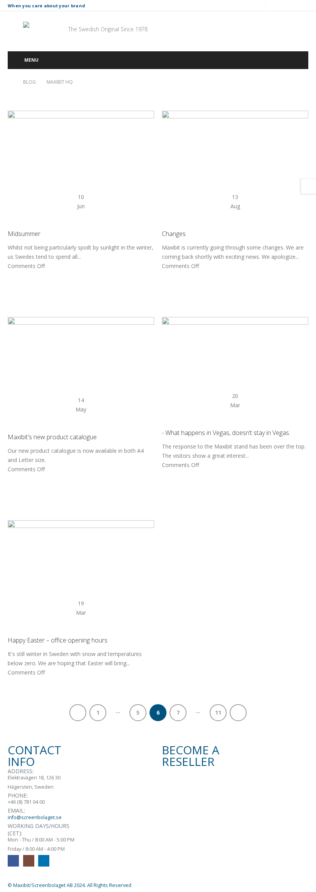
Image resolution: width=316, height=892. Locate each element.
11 (218, 712)
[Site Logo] (44, 29)
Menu (31, 60)
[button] (230, 29)
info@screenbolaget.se (35, 817)
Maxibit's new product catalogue (52, 437)
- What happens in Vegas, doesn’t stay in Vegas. (226, 432)
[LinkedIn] (302, 5)
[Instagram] (289, 5)
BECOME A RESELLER (190, 755)
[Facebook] (276, 5)
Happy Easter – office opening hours (58, 640)
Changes (174, 233)
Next (238, 712)
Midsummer (24, 233)
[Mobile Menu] (13, 29)
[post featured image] (81, 142)
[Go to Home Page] (10, 82)
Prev (77, 712)
